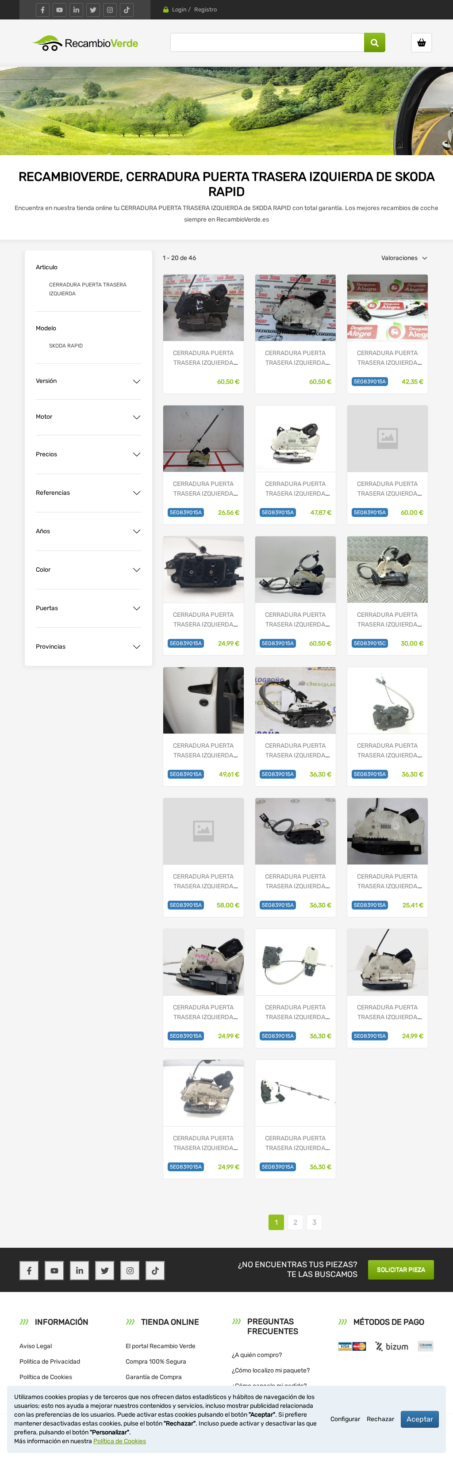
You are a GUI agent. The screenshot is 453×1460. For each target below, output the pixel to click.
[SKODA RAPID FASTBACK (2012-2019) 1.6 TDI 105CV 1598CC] (203, 438)
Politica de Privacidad (49, 1361)
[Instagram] (110, 10)
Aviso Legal (35, 1346)
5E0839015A (370, 381)
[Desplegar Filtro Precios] (136, 454)
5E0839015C (370, 643)
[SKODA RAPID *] (387, 438)
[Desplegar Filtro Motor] (136, 417)
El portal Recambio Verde (161, 1346)
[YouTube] (59, 10)
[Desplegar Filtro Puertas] (136, 608)
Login (179, 9)
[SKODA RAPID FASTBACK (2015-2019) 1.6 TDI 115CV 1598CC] (203, 569)
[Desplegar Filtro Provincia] (136, 646)
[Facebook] (43, 10)
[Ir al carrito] (421, 43)
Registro (205, 9)
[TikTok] (127, 10)
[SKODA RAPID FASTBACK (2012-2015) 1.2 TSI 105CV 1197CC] (295, 438)
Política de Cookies (45, 1377)
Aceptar (420, 1419)
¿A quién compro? (257, 1355)
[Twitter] (93, 10)
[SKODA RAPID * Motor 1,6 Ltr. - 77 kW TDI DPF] (295, 307)
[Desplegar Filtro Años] (136, 531)
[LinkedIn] (76, 10)
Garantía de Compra (154, 1377)
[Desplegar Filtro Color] (136, 570)
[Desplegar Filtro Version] (136, 381)
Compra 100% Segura (156, 1361)
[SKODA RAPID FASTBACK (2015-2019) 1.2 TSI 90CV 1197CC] (387, 831)
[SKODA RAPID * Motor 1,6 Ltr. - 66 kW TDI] (387, 307)
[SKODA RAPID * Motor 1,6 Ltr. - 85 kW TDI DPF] (203, 307)
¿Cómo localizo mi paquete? (271, 1370)
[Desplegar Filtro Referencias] (136, 493)
